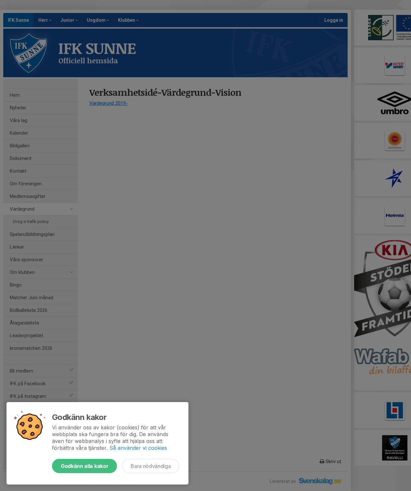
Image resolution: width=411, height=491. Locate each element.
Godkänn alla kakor (84, 466)
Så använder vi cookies (138, 448)
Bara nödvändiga (151, 466)
